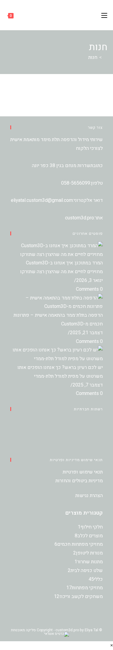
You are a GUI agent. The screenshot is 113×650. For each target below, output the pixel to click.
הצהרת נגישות (89, 495)
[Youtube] (101, 447)
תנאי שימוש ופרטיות (83, 472)
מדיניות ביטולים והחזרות (79, 480)
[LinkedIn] (101, 438)
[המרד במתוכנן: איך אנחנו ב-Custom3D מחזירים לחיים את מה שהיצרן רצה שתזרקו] (56, 250)
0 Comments (89, 289)
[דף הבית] (105, 57)
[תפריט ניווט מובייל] (104, 15)
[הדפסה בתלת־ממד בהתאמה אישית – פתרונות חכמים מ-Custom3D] (56, 302)
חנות (92, 57)
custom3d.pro (79, 218)
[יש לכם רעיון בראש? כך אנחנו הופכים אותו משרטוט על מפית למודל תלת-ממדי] (56, 354)
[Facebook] (101, 421)
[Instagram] (101, 430)
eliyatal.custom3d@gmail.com (42, 200)
